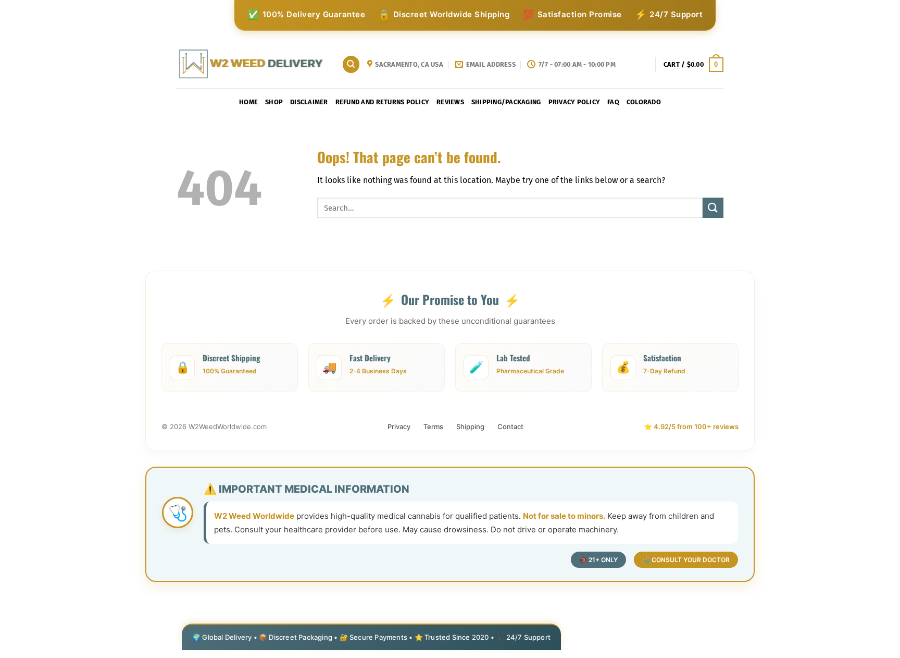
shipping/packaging (506, 102)
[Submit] (713, 208)
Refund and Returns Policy (382, 102)
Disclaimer (309, 102)
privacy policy (574, 102)
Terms (433, 426)
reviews (450, 102)
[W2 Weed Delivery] (251, 64)
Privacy (399, 426)
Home (248, 102)
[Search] (351, 64)
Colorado (644, 102)
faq (613, 102)
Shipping (470, 426)
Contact (510, 426)
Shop (274, 102)
